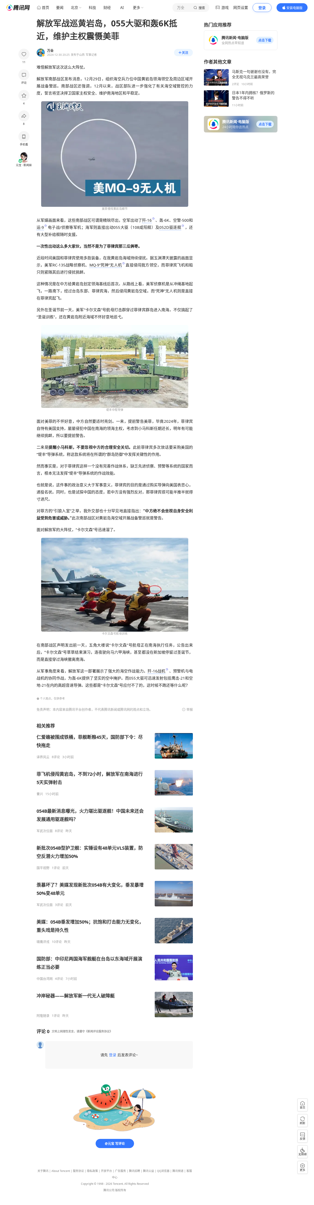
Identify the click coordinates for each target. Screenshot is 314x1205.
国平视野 (43, 867)
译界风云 (43, 757)
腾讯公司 (108, 1190)
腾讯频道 (177, 1171)
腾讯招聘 (134, 1171)
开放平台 (106, 1171)
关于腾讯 (43, 1171)
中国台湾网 (45, 978)
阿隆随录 (43, 1015)
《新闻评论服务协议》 (98, 1031)
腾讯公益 (148, 1171)
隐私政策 (92, 1171)
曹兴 (40, 794)
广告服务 (120, 1171)
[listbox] (115, 870)
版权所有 (120, 1190)
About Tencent (60, 1171)
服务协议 (78, 1171)
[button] (265, 40)
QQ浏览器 (163, 1171)
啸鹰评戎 (43, 941)
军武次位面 (45, 830)
